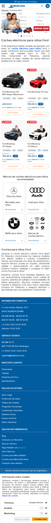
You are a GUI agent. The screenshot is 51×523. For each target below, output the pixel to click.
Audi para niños (36, 202)
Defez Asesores (9, 422)
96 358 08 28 (8, 316)
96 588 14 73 (8, 342)
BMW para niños (13, 233)
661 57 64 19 (22, 320)
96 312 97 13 (22, 316)
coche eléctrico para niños (27, 48)
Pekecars (5, 10)
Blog (4, 436)
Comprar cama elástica (12, 463)
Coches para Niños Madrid (14, 455)
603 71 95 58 (8, 346)
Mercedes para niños (12, 203)
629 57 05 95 (8, 320)
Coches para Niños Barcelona (15, 459)
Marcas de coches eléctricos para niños (37, 235)
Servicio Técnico (9, 443)
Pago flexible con (10, 447)
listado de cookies (10, 496)
